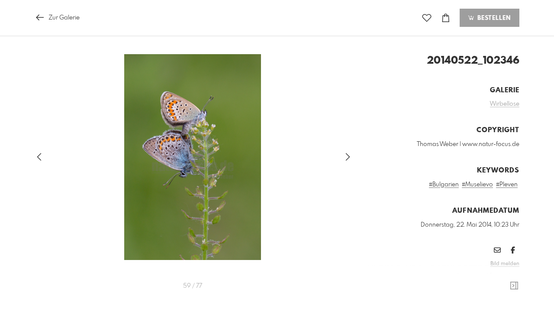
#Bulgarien (444, 185)
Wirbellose (504, 104)
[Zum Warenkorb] (446, 18)
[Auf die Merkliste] (427, 18)
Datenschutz (504, 275)
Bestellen (493, 18)
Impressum (470, 275)
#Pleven (507, 185)
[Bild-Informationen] (514, 286)
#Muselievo (477, 185)
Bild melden (504, 263)
